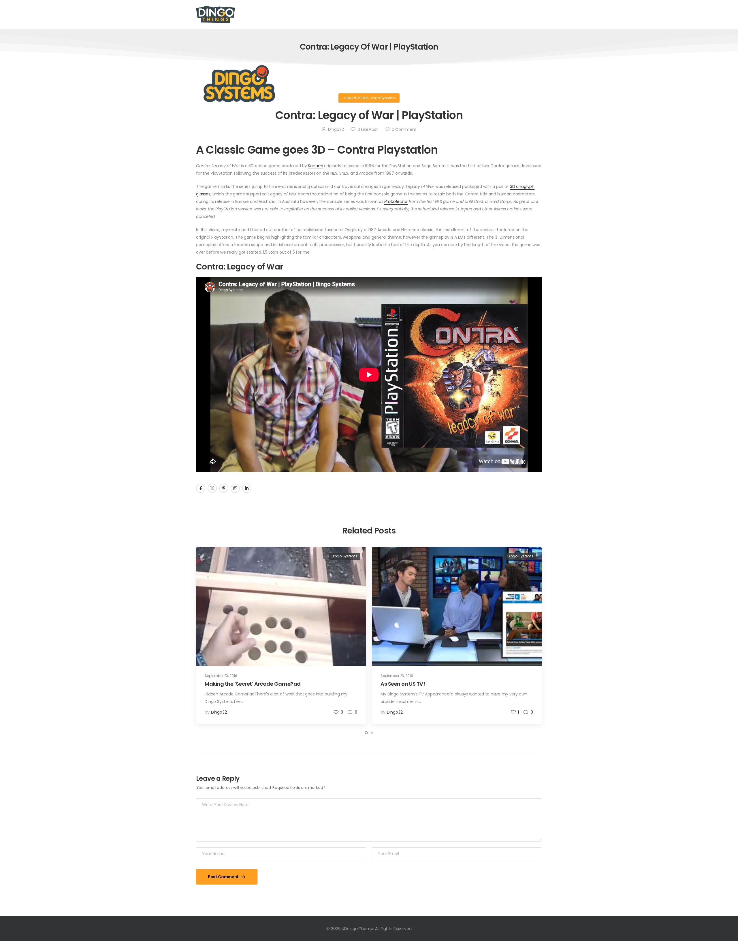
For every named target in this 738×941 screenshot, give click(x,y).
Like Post (367, 129)
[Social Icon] (200, 488)
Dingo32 (336, 129)
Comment (404, 129)
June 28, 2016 (353, 97)
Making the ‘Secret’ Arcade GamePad (253, 683)
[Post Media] (281, 606)
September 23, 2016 (221, 675)
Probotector (395, 201)
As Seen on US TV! (403, 683)
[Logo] (215, 14)
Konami (315, 166)
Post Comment (223, 877)
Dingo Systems (383, 97)
